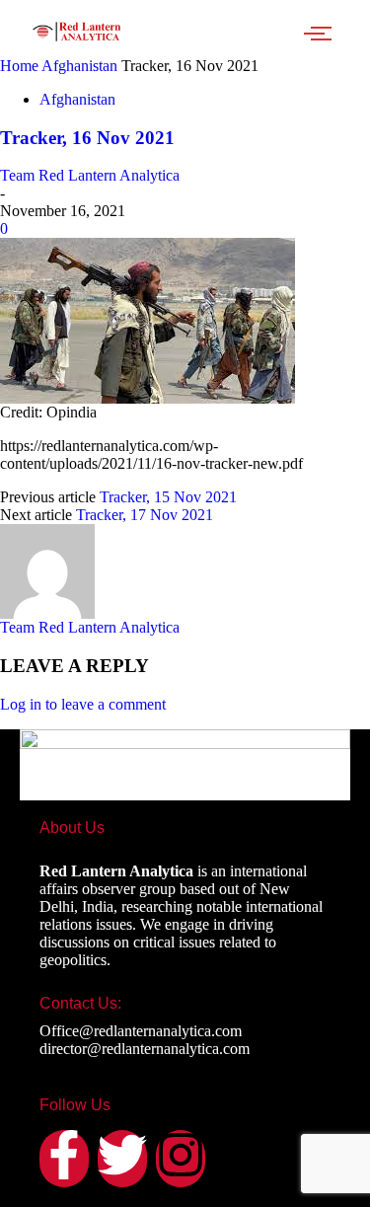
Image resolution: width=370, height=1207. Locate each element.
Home (19, 65)
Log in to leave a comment (83, 704)
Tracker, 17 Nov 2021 (144, 514)
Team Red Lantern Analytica (90, 175)
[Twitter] (122, 1158)
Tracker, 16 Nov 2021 (87, 137)
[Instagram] (180, 1158)
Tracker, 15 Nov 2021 (168, 497)
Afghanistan (79, 65)
